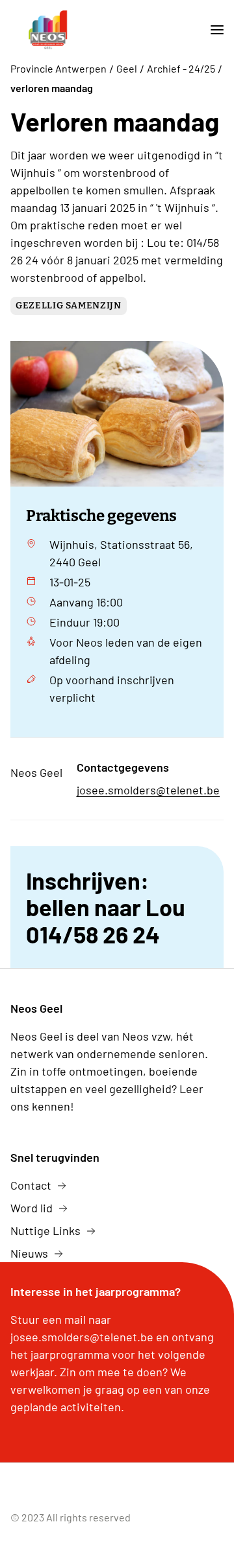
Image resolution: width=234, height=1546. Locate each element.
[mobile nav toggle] (212, 30)
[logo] (48, 30)
